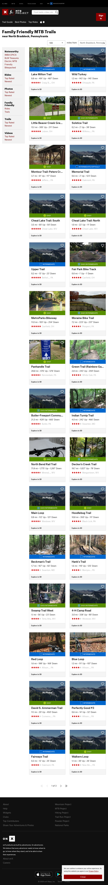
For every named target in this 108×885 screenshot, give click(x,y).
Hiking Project (61, 812)
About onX (8, 858)
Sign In (101, 17)
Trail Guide (7, 22)
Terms (60, 881)
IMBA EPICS (10, 54)
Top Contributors (11, 821)
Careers (6, 862)
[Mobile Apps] (42, 22)
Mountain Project (63, 804)
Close (83, 877)
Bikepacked (10, 67)
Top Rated (9, 78)
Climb (4, 3)
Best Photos (20, 22)
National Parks (62, 825)
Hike (21, 3)
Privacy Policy (93, 871)
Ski (41, 3)
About (6, 804)
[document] (83, 873)
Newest (8, 81)
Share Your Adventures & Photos (18, 825)
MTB (13, 3)
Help (5, 808)
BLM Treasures (12, 58)
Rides (7, 108)
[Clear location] (104, 42)
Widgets (7, 812)
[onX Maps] (9, 840)
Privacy (67, 881)
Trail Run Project (63, 817)
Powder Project (62, 821)
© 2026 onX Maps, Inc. (46, 881)
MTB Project (61, 808)
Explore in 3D (36, 89)
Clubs (6, 817)
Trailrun (32, 3)
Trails (7, 111)
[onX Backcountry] (56, 3)
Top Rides (33, 22)
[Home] (16, 12)
